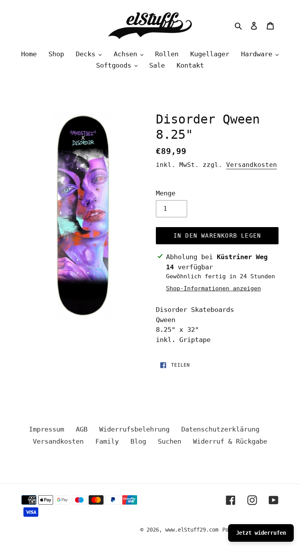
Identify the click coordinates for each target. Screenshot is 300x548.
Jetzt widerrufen (261, 533)
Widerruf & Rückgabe (230, 441)
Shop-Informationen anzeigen (213, 288)
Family (107, 441)
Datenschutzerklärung (220, 429)
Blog (138, 441)
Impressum (46, 429)
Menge (165, 193)
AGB (82, 429)
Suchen (169, 441)
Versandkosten (251, 164)
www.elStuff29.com (191, 530)
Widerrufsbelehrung (134, 429)
